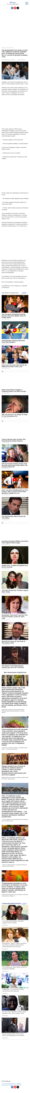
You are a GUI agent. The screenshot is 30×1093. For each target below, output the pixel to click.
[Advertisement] (15, 27)
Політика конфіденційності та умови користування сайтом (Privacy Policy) (11, 1084)
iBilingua (13, 2)
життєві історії (21, 59)
